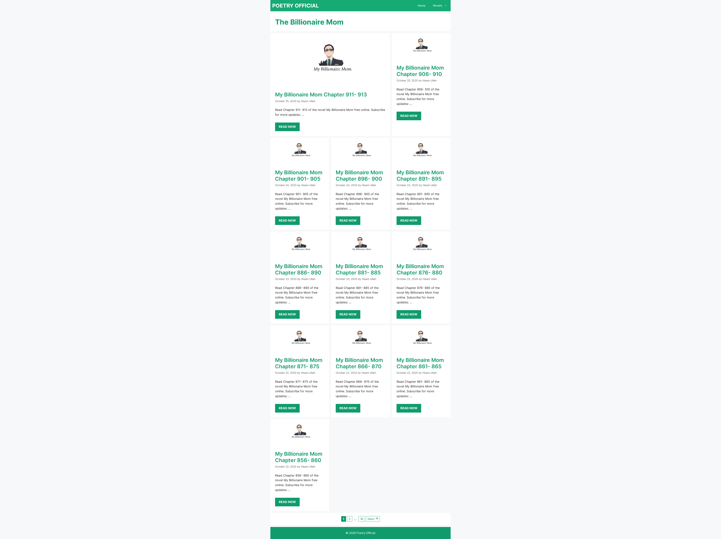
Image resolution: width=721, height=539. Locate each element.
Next (373, 518)
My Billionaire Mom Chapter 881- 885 (359, 269)
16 (362, 519)
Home (421, 5)
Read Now (287, 127)
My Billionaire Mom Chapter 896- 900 (359, 175)
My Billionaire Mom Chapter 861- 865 (420, 363)
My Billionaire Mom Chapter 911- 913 (321, 94)
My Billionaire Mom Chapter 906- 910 (420, 71)
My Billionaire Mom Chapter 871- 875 (298, 363)
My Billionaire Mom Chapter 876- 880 (420, 269)
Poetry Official (295, 5)
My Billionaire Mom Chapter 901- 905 (298, 175)
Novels (437, 5)
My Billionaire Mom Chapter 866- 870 (359, 363)
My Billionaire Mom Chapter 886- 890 (298, 269)
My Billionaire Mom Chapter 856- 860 (298, 457)
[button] (446, 5)
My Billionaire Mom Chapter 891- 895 (420, 175)
